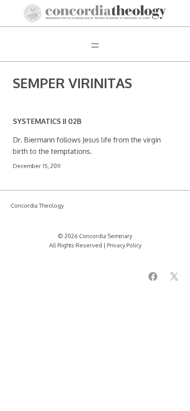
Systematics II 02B (47, 121)
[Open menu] (95, 45)
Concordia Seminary (105, 235)
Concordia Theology (37, 205)
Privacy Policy (124, 245)
